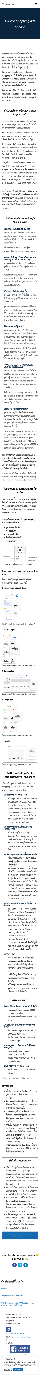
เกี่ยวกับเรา (5, 1288)
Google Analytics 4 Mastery (12, 1295)
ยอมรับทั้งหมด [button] (18, 1370)
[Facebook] (8, 1329)
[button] (36, 4)
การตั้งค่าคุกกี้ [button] (8, 1370)
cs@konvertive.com (18, 1337)
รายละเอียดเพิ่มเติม (31, 480)
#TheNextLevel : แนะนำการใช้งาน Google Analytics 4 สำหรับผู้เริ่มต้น (17, 1304)
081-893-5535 (18, 1333)
